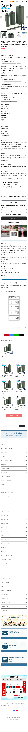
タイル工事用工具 (4, 586)
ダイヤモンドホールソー (6, 574)
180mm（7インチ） (4, 523)
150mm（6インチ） (4, 519)
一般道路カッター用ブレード (7, 559)
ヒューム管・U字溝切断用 (6, 476)
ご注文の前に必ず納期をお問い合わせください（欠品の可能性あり (13, 206)
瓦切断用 (3, 484)
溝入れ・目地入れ (4, 563)
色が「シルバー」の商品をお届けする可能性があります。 (13, 198)
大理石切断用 (4, 472)
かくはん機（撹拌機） (5, 582)
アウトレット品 (4, 610)
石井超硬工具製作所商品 (6, 578)
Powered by (12, 719)
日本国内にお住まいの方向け (14, 222)
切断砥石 (3, 571)
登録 (22, 426)
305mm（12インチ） (5, 539)
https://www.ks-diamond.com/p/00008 (11, 63)
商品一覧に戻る (14, 415)
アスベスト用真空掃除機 (6, 590)
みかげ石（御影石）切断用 (6, 448)
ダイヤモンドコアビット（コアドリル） (8, 555)
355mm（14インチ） (5, 543)
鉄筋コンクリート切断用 (6, 480)
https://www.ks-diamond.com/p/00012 (12, 81)
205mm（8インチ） (5, 527)
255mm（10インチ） (5, 535)
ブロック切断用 (4, 452)
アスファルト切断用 (5, 507)
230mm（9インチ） (5, 531)
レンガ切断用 (4, 456)
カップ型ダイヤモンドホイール (7, 567)
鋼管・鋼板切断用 (4, 504)
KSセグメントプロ (4, 598)
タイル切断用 (4, 444)
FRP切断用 (3, 488)
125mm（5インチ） (4, 515)
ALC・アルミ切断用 (5, 496)
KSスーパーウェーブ (5, 594)
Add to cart (14, 218)
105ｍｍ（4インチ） (5, 511)
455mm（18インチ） (5, 551)
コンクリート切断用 (5, 468)
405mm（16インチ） (5, 547)
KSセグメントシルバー (5, 602)
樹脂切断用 (3, 500)
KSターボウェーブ (4, 606)
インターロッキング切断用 (6, 460)
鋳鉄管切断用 (4, 464)
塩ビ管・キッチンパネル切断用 (7, 492)
